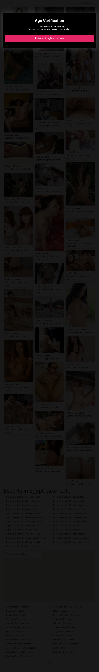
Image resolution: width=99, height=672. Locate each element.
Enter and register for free (49, 38)
